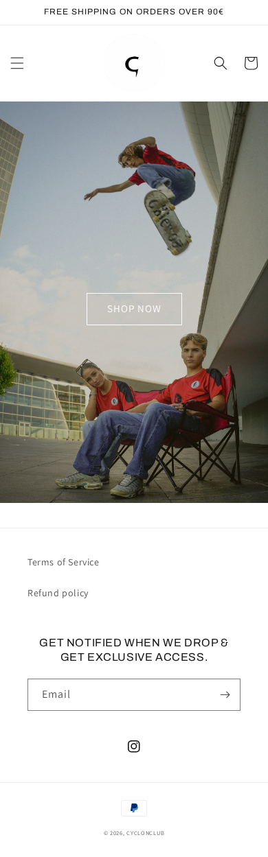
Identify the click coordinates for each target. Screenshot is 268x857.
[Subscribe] (225, 695)
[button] (17, 63)
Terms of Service (63, 562)
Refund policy (58, 593)
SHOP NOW (134, 308)
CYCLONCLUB (145, 832)
